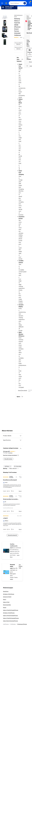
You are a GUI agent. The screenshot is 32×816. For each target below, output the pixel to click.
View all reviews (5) (12, 535)
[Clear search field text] (22, 3)
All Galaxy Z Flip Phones (8, 594)
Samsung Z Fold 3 (7, 596)
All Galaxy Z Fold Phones (8, 612)
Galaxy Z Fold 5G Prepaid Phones (10, 610)
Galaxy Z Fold (6, 602)
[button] (18, 59)
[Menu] (2, 3)
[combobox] (18, 3)
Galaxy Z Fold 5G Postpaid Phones (11, 618)
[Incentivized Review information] (12, 508)
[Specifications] (21, 440)
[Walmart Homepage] (6, 3)
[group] (20, 37)
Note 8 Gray (5, 591)
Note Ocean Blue (7, 604)
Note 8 (4, 607)
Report (20, 491)
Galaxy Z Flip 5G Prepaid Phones (10, 615)
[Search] (24, 3)
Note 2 (4, 599)
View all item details (22, 390)
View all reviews (8, 459)
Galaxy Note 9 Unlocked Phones (10, 620)
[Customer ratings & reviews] (21, 448)
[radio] (18, 43)
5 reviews (10, 452)
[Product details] (21, 435)
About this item (7, 431)
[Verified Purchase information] (16, 477)
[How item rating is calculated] (18, 455)
